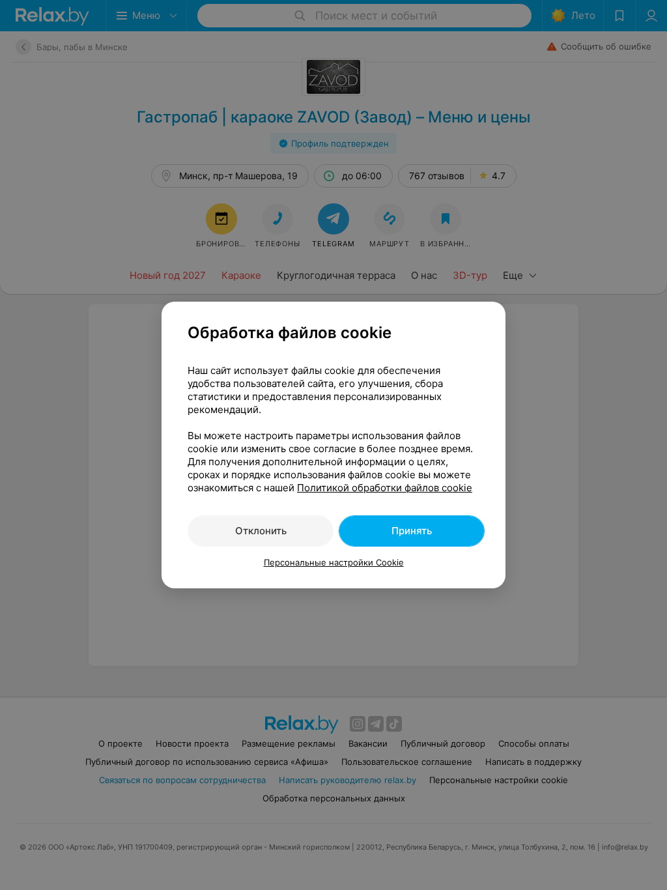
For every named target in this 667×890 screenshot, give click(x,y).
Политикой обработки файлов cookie (384, 487)
